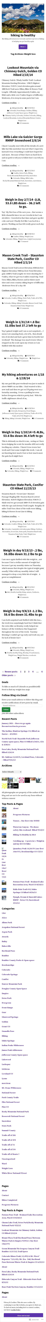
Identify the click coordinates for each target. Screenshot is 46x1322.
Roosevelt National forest (13, 1116)
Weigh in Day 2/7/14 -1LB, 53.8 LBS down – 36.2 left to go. (23, 203)
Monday (26, 653)
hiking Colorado (22, 303)
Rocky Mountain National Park (18, 176)
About (15, 808)
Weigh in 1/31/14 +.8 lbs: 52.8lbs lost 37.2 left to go (23, 324)
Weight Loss (33, 113)
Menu (23, 47)
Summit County (9, 1130)
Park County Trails (10, 1097)
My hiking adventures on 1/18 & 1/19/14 (23, 376)
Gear (4, 1012)
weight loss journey (34, 239)
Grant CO (6, 1026)
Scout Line (14, 532)
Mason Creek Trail (35, 303)
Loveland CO (7, 1074)
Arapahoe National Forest (13, 927)
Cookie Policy (15, 1310)
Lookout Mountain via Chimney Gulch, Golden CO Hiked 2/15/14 (23, 71)
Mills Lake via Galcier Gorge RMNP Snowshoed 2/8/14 (23, 138)
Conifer (16, 173)
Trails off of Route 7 (10, 1154)
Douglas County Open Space (14, 989)
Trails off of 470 (36, 413)
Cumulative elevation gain (21, 529)
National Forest (9, 1093)
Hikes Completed (9, 1200)
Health (13, 592)
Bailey (4, 941)
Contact (5, 1195)
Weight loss (22, 121)
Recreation (6, 532)
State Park (26, 298)
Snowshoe (33, 176)
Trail (25, 534)
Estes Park (23, 173)
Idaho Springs (8, 1041)
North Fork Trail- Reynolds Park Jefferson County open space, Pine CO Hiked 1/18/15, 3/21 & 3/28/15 (23, 742)
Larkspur (6, 1064)
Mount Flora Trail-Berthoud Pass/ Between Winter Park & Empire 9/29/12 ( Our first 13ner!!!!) (21, 1241)
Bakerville (6, 946)
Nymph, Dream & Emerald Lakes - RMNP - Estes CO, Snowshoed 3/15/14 (28, 900)
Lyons (4, 1078)
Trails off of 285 (36, 298)
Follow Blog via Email (14, 695)
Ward (4, 1164)
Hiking (34, 111)
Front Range (21, 111)
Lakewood (6, 1060)
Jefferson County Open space (17, 113)
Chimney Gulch (10, 116)
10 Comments (24, 123)
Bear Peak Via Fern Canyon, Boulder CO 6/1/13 (22, 1287)
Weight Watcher (22, 655)
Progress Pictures (21, 815)
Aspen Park (7, 932)
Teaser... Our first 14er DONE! (26, 821)
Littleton (27, 413)
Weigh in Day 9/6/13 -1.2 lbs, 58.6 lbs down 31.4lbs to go (23, 613)
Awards (5, 937)
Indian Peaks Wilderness (13, 1045)
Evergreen (22, 411)
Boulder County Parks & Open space (18, 960)
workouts (32, 655)
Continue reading (9, 102)
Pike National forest (11, 1102)
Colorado (12, 111)
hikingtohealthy (17, 108)
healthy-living (21, 592)
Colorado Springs (10, 974)
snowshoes (37, 181)
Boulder (5, 956)
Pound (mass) (34, 653)
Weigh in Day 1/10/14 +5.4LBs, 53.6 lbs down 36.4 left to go (23, 434)
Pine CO (5, 1107)
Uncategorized (8, 1159)
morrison (6, 1083)
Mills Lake (29, 178)
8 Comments (24, 658)
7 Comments (24, 361)
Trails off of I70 (17, 416)
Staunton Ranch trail (34, 532)
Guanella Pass (8, 1031)
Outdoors (35, 592)
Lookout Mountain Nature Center (28, 118)
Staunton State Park (18, 306)
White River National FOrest (14, 1173)
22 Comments (24, 186)
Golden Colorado (30, 116)
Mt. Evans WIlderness (11, 1088)
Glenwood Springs (10, 1017)
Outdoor (39, 529)
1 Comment (24, 241)
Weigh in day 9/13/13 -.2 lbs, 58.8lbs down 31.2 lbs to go (23, 552)
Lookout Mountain (9, 118)
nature (29, 592)
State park (22, 532)
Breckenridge (8, 965)
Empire (5, 993)
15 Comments (24, 537)
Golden (28, 111)
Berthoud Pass (8, 951)
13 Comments (24, 308)
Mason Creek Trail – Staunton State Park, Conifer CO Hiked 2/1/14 (23, 258)
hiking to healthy (23, 35)
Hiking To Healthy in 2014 (24, 835)
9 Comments (36, 471)
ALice (4, 918)
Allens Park (7, 922)
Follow (6, 709)
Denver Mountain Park (12, 984)
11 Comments (39, 418)
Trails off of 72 (8, 1145)
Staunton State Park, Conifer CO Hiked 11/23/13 (23, 486)
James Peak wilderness (12, 1050)
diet (8, 592)
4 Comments (24, 597)
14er (4, 913)
